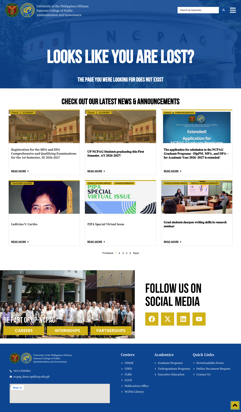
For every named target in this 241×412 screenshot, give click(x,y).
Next (136, 253)
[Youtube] (199, 319)
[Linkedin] (183, 319)
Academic (28, 112)
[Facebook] (151, 319)
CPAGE (15, 112)
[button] (233, 10)
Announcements (184, 112)
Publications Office (99, 183)
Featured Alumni (22, 183)
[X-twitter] (167, 319)
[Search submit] (224, 10)
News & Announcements (204, 183)
